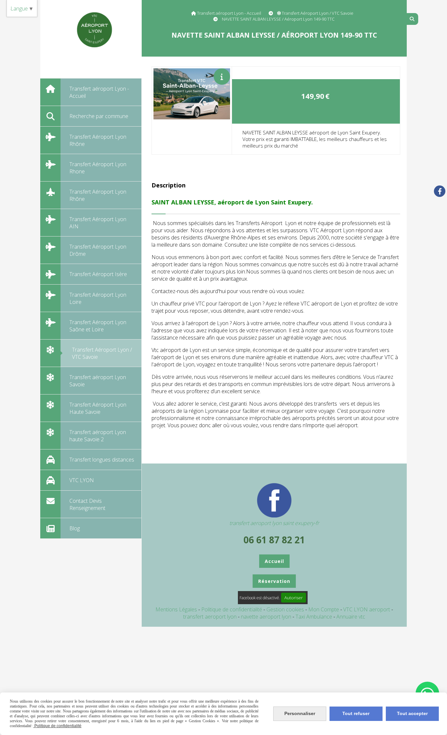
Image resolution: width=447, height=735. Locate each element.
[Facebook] (439, 191)
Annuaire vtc (350, 616)
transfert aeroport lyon (210, 616)
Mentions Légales (176, 609)
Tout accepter (412, 713)
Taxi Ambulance (314, 616)
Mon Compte (323, 609)
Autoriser (293, 598)
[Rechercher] (412, 19)
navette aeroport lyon (267, 616)
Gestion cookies (285, 609)
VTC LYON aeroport (367, 609)
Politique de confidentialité (231, 609)
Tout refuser (355, 713)
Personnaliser (299, 713)
